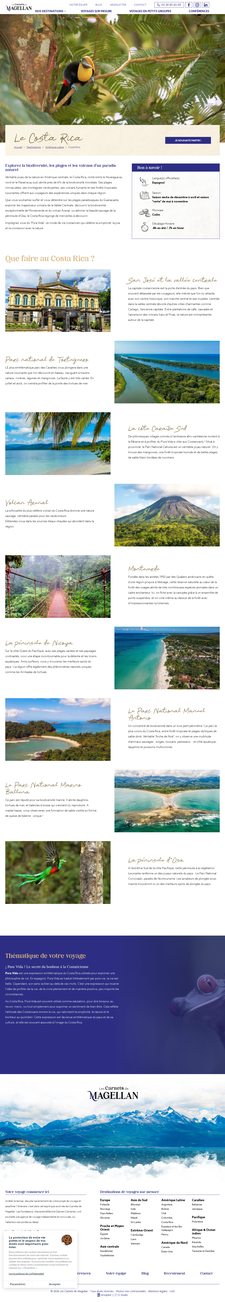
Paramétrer (17, 1284)
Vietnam (135, 1243)
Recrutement (174, 1273)
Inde (133, 1208)
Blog (98, 4)
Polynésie (197, 1221)
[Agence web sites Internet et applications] (98, 1295)
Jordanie (105, 1238)
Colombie (166, 1217)
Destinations (34, 147)
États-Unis (167, 1251)
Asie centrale (109, 1246)
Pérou (164, 1234)
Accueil (18, 147)
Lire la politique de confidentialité (26, 1273)
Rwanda (196, 1242)
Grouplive (106, 1295)
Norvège (105, 1208)
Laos (133, 1239)
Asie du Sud (139, 1200)
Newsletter (118, 4)
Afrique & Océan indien (203, 1231)
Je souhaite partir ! (188, 140)
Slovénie (105, 1217)
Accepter (55, 1284)
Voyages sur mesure (96, 11)
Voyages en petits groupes (150, 11)
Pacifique (198, 1217)
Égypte (104, 1233)
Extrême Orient (142, 1230)
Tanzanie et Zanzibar (203, 1251)
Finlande (105, 1204)
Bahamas (197, 1204)
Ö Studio (123, 1295)
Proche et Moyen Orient (112, 1227)
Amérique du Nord (174, 1242)
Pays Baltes (106, 1213)
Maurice (196, 1237)
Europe (105, 1200)
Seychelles (198, 1246)
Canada (165, 1247)
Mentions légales (158, 1291)
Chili (163, 1213)
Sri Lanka (136, 1222)
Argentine (166, 1204)
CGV (172, 1291)
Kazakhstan (106, 1251)
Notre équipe (79, 4)
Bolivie (165, 1208)
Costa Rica (167, 1222)
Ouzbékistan (107, 1255)
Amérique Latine (54, 147)
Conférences (199, 11)
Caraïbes (198, 1200)
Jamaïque (197, 1208)
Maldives (136, 1213)
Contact (140, 4)
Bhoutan (135, 1204)
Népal (134, 1217)
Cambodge (137, 1234)
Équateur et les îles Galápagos (171, 1228)
